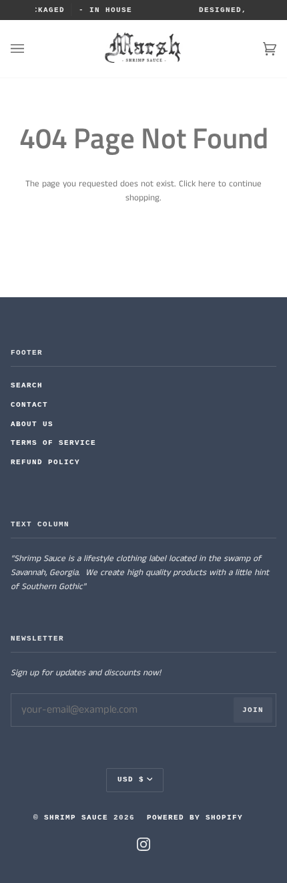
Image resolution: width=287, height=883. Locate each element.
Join (253, 710)
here (207, 184)
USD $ (130, 779)
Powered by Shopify (195, 818)
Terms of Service (53, 443)
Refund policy (45, 462)
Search (27, 385)
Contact (29, 405)
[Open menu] (31, 48)
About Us (32, 424)
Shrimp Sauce (76, 818)
